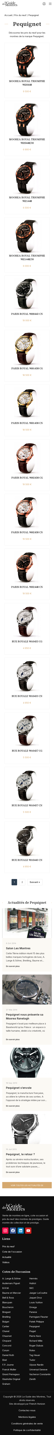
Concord (6, 1345)
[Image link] (13, 1207)
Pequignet (34, 1326)
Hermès (33, 1278)
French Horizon (37, 1403)
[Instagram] (5, 1231)
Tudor (32, 1360)
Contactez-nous (27, 1410)
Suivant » (35, 882)
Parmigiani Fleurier (38, 1316)
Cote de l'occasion (12, 1251)
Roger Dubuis (36, 1345)
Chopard (6, 1340)
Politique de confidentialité (27, 1430)
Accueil (8, 15)
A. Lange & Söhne (11, 1278)
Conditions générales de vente (27, 1423)
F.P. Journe (8, 1364)
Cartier (5, 1326)
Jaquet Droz (35, 1297)
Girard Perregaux (11, 1374)
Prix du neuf (20, 15)
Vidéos (5, 1262)
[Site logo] (9, 3)
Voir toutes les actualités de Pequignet (27, 1186)
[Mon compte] (44, 4)
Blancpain (7, 1302)
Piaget (32, 1331)
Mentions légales (27, 1417)
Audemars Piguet (11, 1283)
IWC (31, 1288)
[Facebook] (13, 1231)
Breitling (6, 1316)
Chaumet (7, 1336)
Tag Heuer (34, 1355)
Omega (33, 1307)
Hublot (32, 1283)
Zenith (32, 1379)
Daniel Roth (8, 1355)
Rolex (32, 1350)
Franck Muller (9, 1369)
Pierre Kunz (35, 1336)
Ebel (4, 1360)
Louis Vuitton (36, 1302)
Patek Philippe (36, 1321)
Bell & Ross (8, 1297)
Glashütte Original (11, 1379)
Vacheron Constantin (40, 1374)
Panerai (33, 1312)
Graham (6, 1383)
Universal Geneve (38, 1369)
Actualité (6, 1257)
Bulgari (5, 1321)
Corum (5, 1350)
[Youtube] (28, 1231)
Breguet (6, 1312)
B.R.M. (5, 1288)
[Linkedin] (21, 1231)
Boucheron (8, 1307)
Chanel (5, 1331)
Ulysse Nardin (36, 1364)
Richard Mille (35, 1340)
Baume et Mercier (11, 1292)
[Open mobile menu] (50, 4)
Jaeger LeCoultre (38, 1292)
